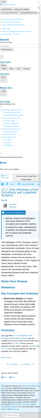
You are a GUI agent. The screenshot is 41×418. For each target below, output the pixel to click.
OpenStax (12, 204)
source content (6, 349)
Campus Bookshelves (29, 184)
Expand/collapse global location (38, 183)
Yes (5, 377)
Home (11, 184)
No (13, 377)
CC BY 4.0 (17, 343)
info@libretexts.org (12, 409)
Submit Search (6, 50)
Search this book (6, 42)
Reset (3, 65)
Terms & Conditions (29, 404)
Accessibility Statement (9, 407)
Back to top (5, 357)
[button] (8, 142)
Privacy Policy (17, 404)
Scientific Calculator (12, 126)
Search (5, 415)
